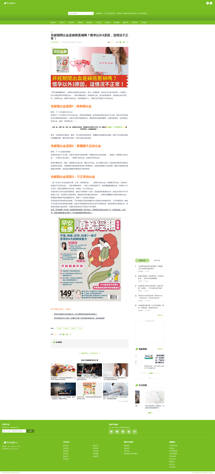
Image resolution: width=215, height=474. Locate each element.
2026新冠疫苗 (142, 13)
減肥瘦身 (80, 22)
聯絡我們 (127, 448)
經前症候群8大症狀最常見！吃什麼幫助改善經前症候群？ (75, 314)
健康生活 (62, 22)
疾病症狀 (53, 22)
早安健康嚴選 (173, 451)
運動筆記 (172, 461)
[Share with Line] (120, 42)
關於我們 (127, 445)
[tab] (142, 260)
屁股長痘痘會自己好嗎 (130, 13)
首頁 (52, 32)
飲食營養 (71, 22)
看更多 (160, 315)
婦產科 (66, 328)
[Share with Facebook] (123, 42)
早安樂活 (143, 22)
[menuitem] (53, 22)
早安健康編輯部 (55, 42)
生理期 (59, 328)
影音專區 (107, 22)
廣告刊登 (127, 451)
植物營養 (134, 22)
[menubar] (98, 22)
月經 (80, 328)
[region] (89, 128)
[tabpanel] (149, 290)
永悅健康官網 (173, 445)
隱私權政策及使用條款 (131, 453)
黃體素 (73, 328)
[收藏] (112, 42)
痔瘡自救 (119, 13)
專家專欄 (116, 22)
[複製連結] (127, 42)
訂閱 (30, 431)
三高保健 (98, 22)
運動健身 (89, 22)
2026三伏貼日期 (110, 13)
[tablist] (149, 260)
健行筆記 (172, 464)
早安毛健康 (172, 456)
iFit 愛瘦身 (172, 467)
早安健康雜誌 (173, 453)
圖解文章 (125, 22)
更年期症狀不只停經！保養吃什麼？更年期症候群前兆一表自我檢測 (79, 318)
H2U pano (172, 459)
